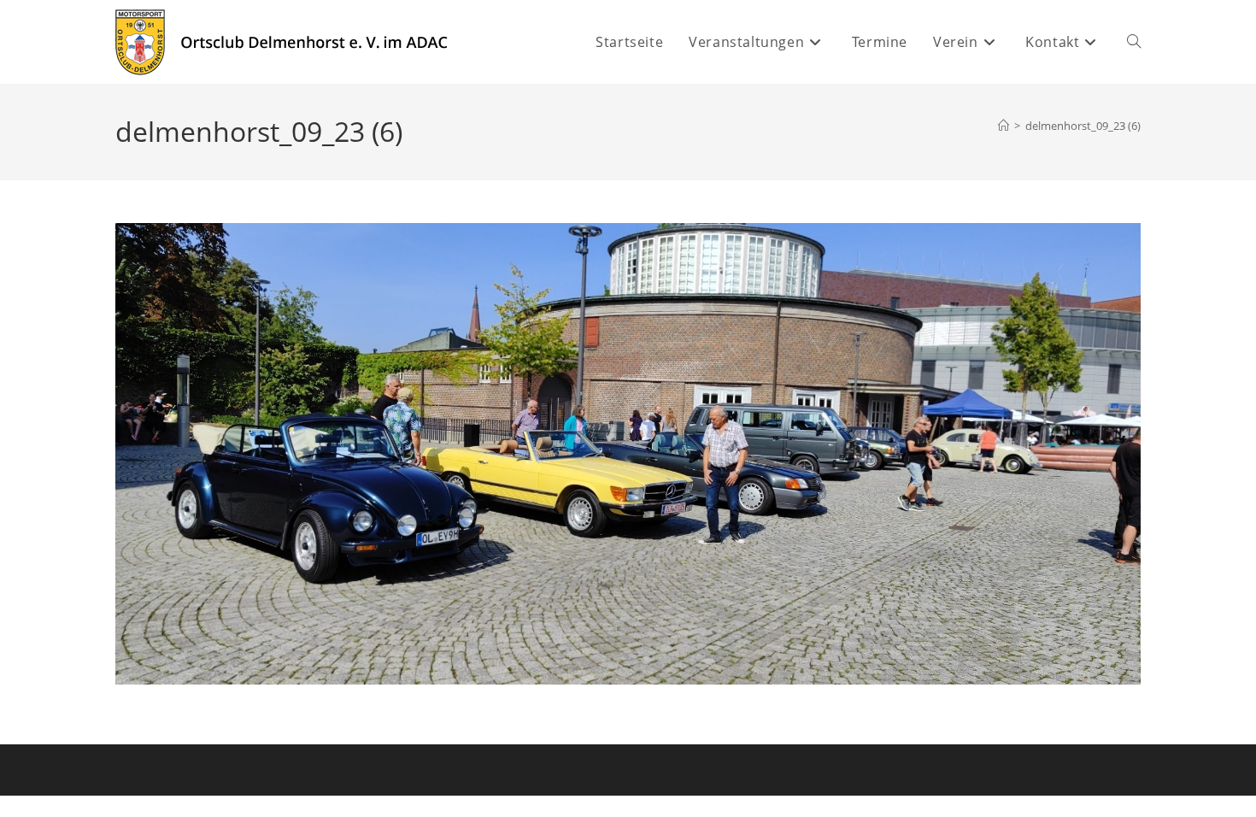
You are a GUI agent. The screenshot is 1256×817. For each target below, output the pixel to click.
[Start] (1003, 125)
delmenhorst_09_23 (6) (1083, 125)
